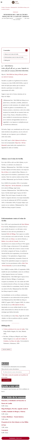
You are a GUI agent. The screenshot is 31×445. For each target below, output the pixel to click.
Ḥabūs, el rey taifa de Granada (10, 241)
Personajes (8, 7)
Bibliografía (7, 60)
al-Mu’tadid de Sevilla (17, 304)
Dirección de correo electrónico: (10, 369)
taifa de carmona (6, 349)
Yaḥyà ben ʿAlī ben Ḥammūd (13, 185)
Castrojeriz (5, 430)
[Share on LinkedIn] (24, 24)
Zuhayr (13, 239)
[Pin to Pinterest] (21, 24)
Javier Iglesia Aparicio (8, 18)
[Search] (29, 2)
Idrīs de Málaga (11, 234)
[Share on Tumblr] (26, 24)
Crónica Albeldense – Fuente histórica (13, 417)
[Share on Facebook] (16, 24)
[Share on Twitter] (19, 24)
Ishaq (16, 316)
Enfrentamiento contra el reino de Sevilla (14, 57)
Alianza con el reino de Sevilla (11, 54)
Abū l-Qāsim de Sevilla (18, 140)
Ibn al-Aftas (5, 172)
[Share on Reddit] (29, 24)
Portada (3, 7)
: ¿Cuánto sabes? (15, 438)
